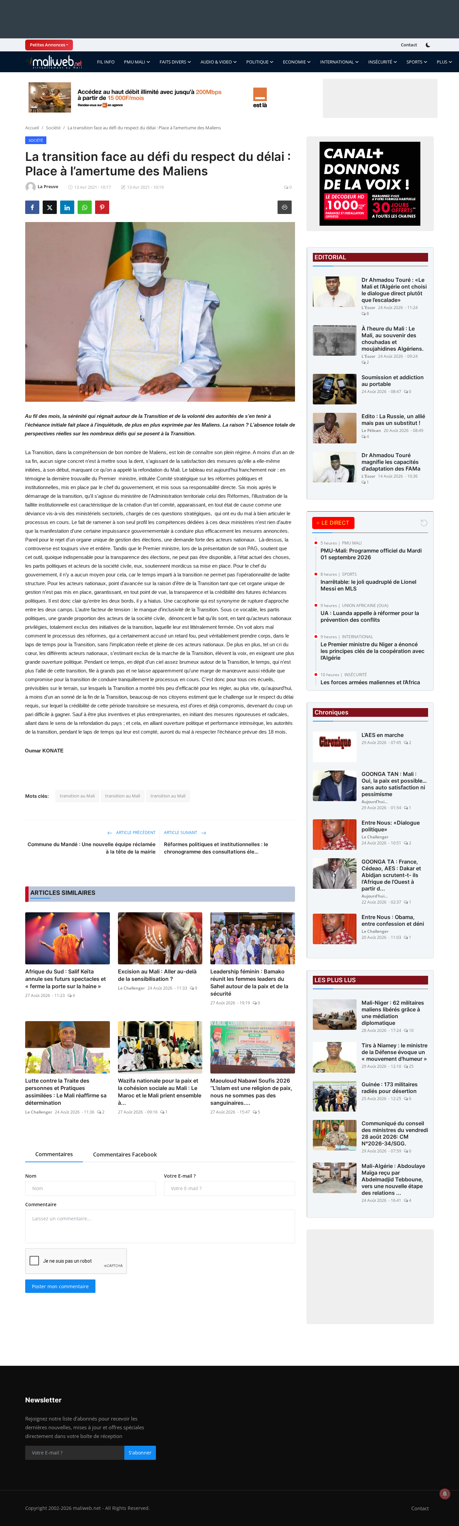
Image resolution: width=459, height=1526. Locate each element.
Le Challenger (131, 988)
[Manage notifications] (445, 1493)
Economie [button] (294, 62)
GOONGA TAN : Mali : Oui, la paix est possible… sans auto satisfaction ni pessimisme (394, 784)
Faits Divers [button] (173, 62)
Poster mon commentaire (60, 1286)
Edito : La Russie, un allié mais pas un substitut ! (393, 419)
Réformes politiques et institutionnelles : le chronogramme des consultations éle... (216, 848)
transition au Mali (77, 796)
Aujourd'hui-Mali (375, 801)
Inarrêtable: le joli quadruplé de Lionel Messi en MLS (368, 585)
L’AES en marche (383, 735)
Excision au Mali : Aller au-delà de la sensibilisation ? (157, 975)
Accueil (32, 128)
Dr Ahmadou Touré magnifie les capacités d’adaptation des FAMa (391, 462)
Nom (30, 1176)
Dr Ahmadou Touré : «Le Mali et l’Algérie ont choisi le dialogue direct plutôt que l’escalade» (394, 289)
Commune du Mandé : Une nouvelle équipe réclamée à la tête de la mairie (92, 848)
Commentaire (40, 1204)
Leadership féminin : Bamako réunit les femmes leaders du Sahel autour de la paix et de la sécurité (249, 982)
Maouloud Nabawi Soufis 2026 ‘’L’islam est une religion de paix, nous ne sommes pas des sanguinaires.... (251, 1091)
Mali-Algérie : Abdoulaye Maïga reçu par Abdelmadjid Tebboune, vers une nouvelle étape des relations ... (393, 1179)
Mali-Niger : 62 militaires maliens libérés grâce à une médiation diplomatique (393, 1012)
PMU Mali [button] (134, 62)
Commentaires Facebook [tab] (125, 1154)
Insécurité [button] (380, 62)
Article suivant (181, 832)
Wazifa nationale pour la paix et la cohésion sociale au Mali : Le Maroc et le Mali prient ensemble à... (159, 1091)
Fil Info (106, 62)
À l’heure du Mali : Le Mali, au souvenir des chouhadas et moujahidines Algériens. (393, 338)
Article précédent (135, 832)
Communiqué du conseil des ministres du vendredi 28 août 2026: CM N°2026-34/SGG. (395, 1133)
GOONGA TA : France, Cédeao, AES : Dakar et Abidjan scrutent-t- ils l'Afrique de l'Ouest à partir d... (391, 875)
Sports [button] (414, 62)
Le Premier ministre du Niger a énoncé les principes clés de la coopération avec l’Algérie (372, 651)
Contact (409, 45)
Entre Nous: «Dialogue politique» (391, 826)
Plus (442, 62)
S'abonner (140, 1452)
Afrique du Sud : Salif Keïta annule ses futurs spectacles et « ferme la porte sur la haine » (65, 979)
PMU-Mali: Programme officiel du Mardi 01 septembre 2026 (371, 554)
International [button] (337, 62)
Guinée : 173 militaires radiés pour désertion (390, 1087)
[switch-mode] (429, 45)
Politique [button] (257, 62)
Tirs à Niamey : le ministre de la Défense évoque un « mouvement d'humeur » (394, 1052)
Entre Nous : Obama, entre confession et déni (393, 920)
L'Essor (368, 307)
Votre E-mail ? (180, 1176)
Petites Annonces (47, 45)
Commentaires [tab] (54, 1154)
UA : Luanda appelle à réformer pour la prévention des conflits (370, 616)
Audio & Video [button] (216, 62)
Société (53, 128)
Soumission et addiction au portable (393, 380)
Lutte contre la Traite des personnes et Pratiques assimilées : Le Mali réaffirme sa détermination (66, 1091)
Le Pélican (371, 430)
